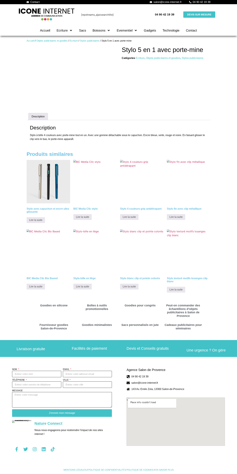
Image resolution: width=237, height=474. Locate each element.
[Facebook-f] (16, 449)
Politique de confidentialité (106, 470)
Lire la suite (35, 220)
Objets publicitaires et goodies (52, 40)
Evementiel (125, 30)
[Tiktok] (52, 449)
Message (17, 390)
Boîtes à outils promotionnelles (97, 307)
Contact (191, 30)
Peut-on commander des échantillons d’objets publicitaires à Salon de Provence (183, 311)
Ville (66, 380)
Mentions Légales (75, 470)
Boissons (99, 30)
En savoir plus (164, 470)
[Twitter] (25, 449)
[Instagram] (34, 449)
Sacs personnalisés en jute (140, 325)
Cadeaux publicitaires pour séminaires (183, 326)
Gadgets (150, 30)
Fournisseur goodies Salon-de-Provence (54, 326)
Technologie (171, 30)
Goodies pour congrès (140, 305)
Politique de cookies (140, 470)
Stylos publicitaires (89, 40)
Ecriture (62, 30)
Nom (15, 369)
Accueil (45, 30)
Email (66, 369)
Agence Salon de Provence (146, 370)
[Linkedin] (43, 449)
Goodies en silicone (54, 305)
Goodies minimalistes (97, 325)
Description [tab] (38, 116)
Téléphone (18, 380)
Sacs (82, 30)
